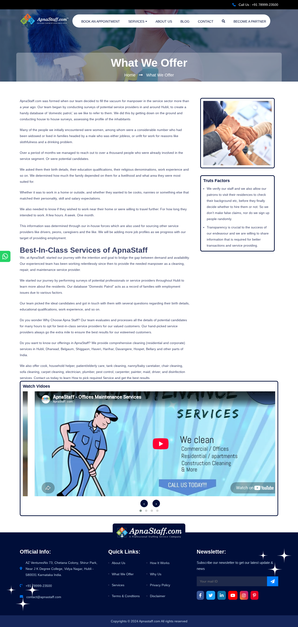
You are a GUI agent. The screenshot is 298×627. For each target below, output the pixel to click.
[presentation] (143, 503)
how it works (159, 563)
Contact (205, 21)
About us (164, 21)
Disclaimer (157, 596)
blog (185, 21)
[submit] (272, 581)
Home (129, 75)
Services (136, 21)
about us (118, 563)
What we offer (123, 574)
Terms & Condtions (126, 596)
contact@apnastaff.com (43, 597)
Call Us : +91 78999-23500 (258, 5)
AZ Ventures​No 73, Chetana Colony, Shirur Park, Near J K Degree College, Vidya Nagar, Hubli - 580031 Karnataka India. (61, 569)
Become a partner (250, 21)
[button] (140, 510)
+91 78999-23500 (39, 586)
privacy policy (160, 585)
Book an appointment (100, 21)
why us (155, 574)
